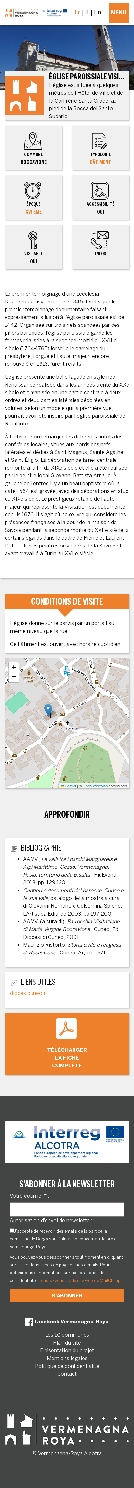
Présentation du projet (67, 1350)
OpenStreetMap (95, 785)
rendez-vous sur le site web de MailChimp (80, 1280)
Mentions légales (67, 1358)
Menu (119, 12)
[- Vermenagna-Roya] (36, 13)
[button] (48, 710)
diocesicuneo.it (28, 993)
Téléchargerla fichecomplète (67, 1058)
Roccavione (34, 158)
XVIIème (34, 212)
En (97, 12)
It (87, 12)
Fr (77, 12)
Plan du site (67, 1343)
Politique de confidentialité (67, 1366)
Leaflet (70, 785)
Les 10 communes (67, 1335)
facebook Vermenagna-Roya (71, 1322)
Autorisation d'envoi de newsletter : (52, 1220)
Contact (67, 1374)
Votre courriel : (29, 1196)
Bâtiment (100, 162)
